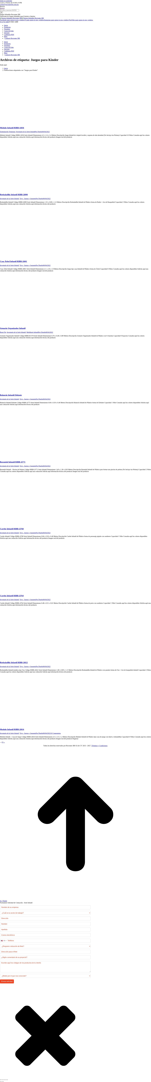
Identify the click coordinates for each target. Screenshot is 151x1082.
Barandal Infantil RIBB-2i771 (12, 462)
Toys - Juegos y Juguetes (28, 198)
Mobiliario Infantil (32, 332)
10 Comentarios (55, 733)
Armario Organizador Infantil (12, 328)
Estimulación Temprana (7, 132)
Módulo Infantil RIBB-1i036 (12, 128)
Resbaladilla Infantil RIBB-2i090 (14, 195)
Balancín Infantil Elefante (11, 395)
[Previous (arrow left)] (1, 1081)
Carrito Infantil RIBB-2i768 (12, 529)
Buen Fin (3, 332)
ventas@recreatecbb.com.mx (9, 4)
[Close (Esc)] (1, 1079)
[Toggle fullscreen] (5, 1079)
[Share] (3, 1079)
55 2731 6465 (4, 22)
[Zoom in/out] (7, 1079)
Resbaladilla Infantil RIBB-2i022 (14, 662)
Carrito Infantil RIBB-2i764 (12, 596)
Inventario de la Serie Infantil (25, 132)
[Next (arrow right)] (3, 1081)
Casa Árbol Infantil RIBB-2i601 (13, 261)
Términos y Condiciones (99, 746)
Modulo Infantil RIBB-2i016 (12, 729)
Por (38, 132)
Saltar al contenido (6, 1)
